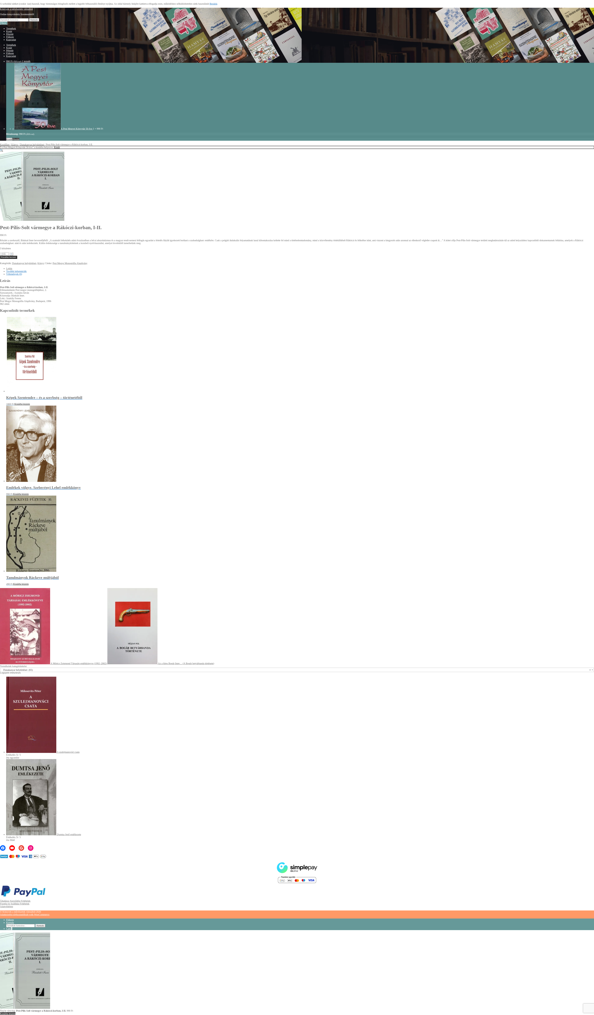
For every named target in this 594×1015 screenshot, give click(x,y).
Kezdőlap (4, 144)
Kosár (9, 31)
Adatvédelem (6, 906)
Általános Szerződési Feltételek (15, 901)
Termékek (11, 28)
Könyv (14, 144)
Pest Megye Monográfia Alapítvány (70, 263)
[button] (1, 150)
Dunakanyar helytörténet (32, 144)
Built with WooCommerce (36, 914)
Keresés (34, 20)
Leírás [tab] (9, 268)
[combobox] (297, 670)
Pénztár (9, 34)
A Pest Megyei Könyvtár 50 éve (77, 128)
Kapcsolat (11, 39)
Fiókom (10, 37)
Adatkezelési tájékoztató (12, 914)
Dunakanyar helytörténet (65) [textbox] (296, 670)
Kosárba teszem (8, 257)
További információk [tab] (16, 271)
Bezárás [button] (213, 3)
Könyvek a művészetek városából (16, 9)
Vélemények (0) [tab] (14, 274)
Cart (9, 928)
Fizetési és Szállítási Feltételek (14, 903)
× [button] (13, 128)
